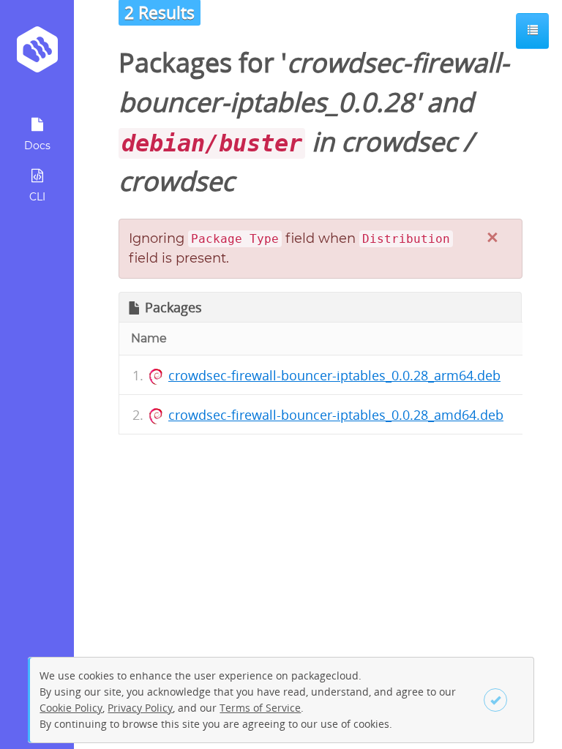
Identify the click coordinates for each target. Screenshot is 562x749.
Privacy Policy (140, 708)
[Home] (37, 54)
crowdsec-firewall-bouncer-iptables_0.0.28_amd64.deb (335, 415)
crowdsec (399, 141)
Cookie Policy (71, 708)
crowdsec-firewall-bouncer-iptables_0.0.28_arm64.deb (334, 375)
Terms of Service (260, 708)
